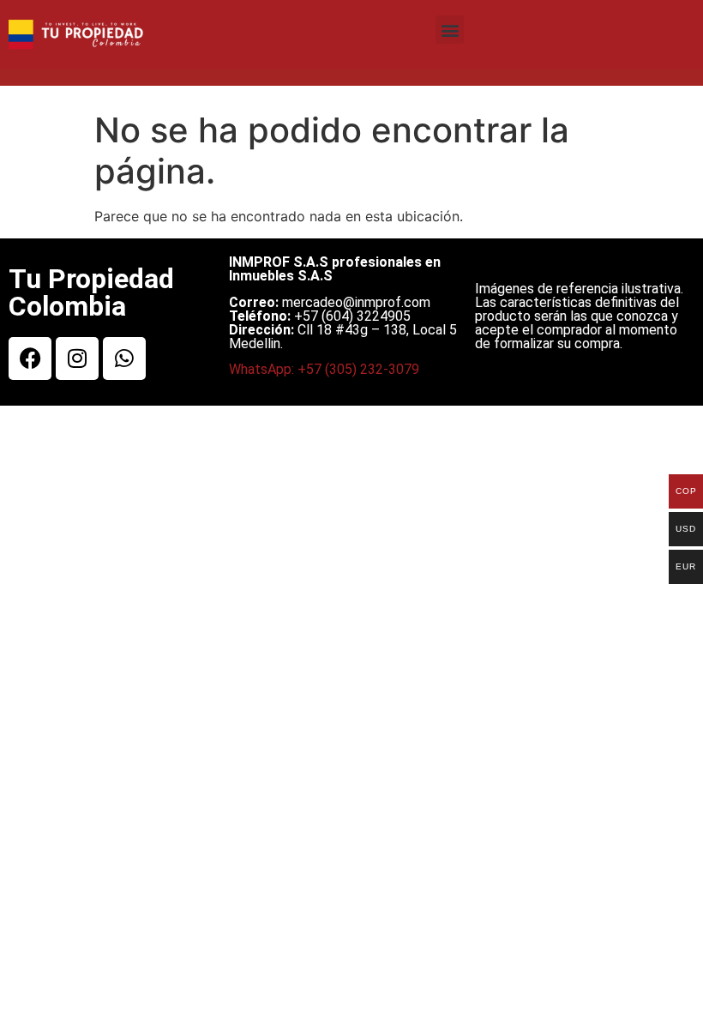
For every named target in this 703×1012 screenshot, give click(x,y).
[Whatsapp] (124, 358)
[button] (450, 29)
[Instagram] (77, 358)
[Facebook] (30, 358)
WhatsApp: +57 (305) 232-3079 (324, 369)
